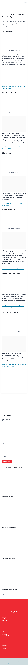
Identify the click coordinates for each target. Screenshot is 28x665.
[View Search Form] (25, 2)
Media (3, 631)
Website (5, 456)
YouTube (4, 650)
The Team (4, 634)
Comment (5, 421)
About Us (15, 663)
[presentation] (14, 482)
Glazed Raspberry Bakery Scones (8, 558)
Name (5, 443)
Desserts (4, 622)
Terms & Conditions (6, 636)
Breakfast (4, 617)
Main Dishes (5, 618)
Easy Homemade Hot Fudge (7, 496)
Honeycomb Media (18, 658)
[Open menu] (1, 2)
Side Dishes (4, 620)
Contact (3, 632)
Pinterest (4, 648)
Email (5, 450)
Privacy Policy (10, 663)
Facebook (4, 645)
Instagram (4, 646)
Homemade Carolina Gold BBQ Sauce (9, 589)
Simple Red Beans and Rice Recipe (9, 527)
